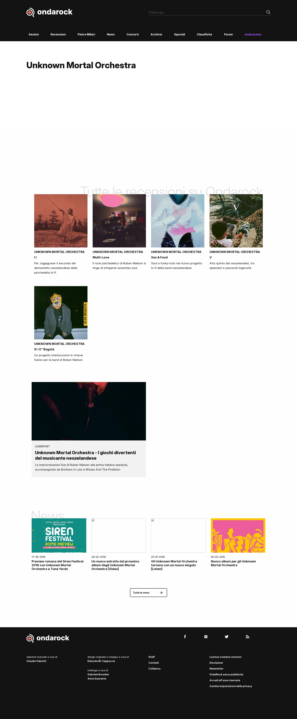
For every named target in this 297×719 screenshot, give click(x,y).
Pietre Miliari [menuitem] (86, 34)
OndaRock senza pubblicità (226, 674)
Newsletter (216, 668)
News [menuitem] (111, 34)
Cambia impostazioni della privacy (231, 686)
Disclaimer (216, 662)
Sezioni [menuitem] (34, 34)
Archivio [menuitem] (156, 34)
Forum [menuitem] (228, 34)
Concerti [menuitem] (133, 34)
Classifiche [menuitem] (204, 34)
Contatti (153, 662)
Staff (151, 656)
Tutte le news (141, 592)
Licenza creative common (225, 656)
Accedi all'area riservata (225, 680)
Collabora (154, 668)
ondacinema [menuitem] (253, 34)
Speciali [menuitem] (179, 34)
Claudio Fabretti (36, 661)
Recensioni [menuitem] (58, 34)
